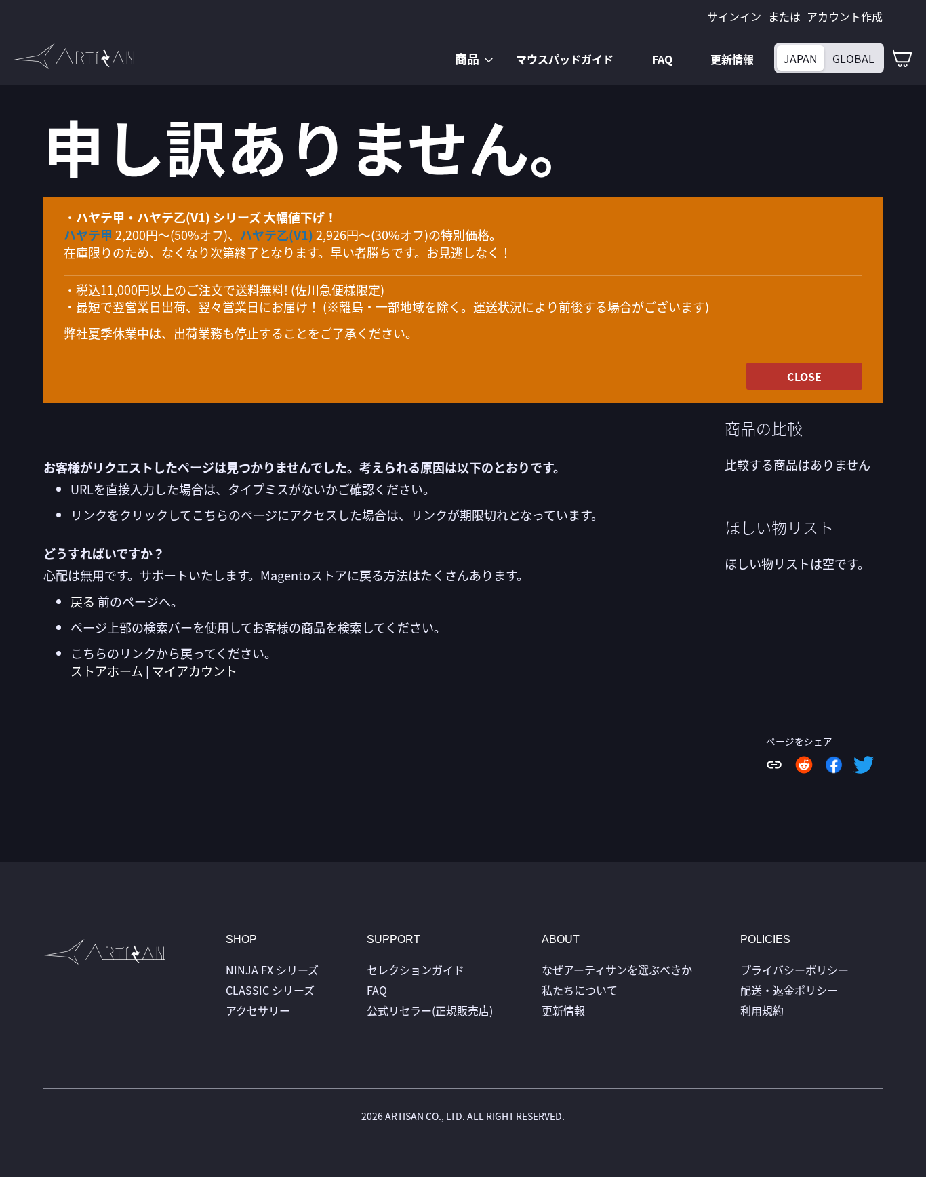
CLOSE (804, 376)
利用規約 (762, 1010)
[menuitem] (470, 59)
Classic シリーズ (270, 990)
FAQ (377, 990)
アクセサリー (258, 1010)
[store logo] (75, 56)
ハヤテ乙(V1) (276, 234)
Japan (801, 58)
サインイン (734, 16)
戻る (83, 601)
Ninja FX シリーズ (272, 969)
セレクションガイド (415, 969)
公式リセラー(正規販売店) (430, 1010)
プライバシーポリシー (794, 969)
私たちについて (580, 990)
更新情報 (563, 1010)
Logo (104, 955)
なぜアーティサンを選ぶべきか (617, 969)
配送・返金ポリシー (789, 990)
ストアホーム (107, 670)
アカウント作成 (845, 16)
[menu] (608, 59)
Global (853, 58)
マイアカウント (194, 670)
